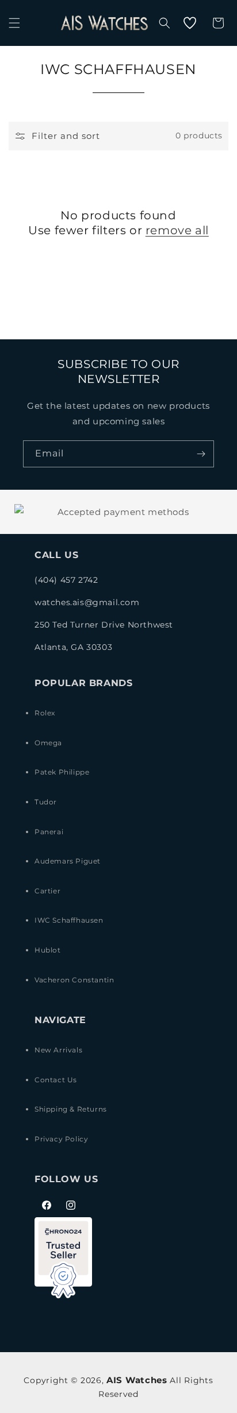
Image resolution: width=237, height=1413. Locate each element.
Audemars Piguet (68, 861)
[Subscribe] (200, 453)
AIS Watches (136, 1380)
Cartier (47, 890)
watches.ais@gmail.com (87, 602)
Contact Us (56, 1079)
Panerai (49, 831)
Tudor (46, 802)
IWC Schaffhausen (69, 920)
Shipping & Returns (71, 1109)
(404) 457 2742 (66, 580)
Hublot (48, 950)
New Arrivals (58, 1050)
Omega (48, 742)
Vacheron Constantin (74, 979)
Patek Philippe (62, 772)
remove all (177, 230)
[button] (14, 23)
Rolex (45, 713)
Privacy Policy (61, 1139)
